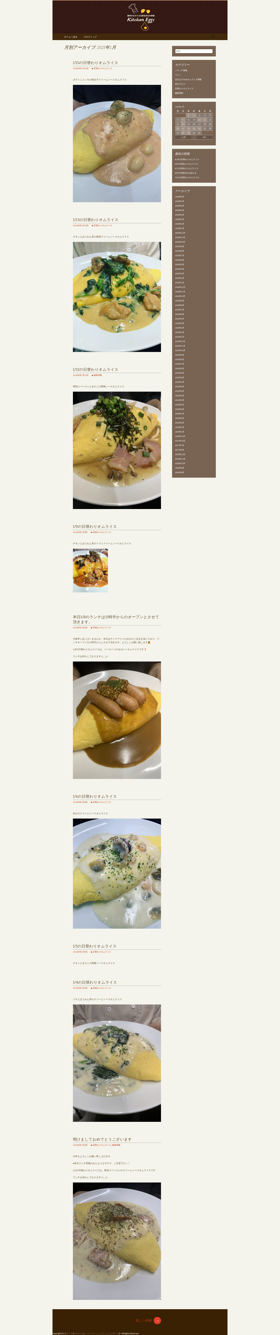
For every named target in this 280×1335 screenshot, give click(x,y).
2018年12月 (180, 436)
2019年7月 (179, 413)
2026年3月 (179, 219)
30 (194, 133)
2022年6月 (179, 386)
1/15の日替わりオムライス (95, 63)
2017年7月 (179, 445)
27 (178, 133)
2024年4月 (179, 323)
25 (205, 128)
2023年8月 (179, 359)
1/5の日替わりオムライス (95, 946)
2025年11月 (180, 237)
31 (199, 133)
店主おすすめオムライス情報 (188, 79)
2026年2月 (179, 223)
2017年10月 (180, 440)
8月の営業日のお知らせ (185, 173)
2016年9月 (179, 468)
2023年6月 (179, 368)
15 (189, 124)
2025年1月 (179, 282)
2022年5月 (179, 391)
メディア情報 (181, 70)
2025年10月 (180, 242)
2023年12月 (180, 341)
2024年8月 (179, 305)
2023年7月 (179, 364)
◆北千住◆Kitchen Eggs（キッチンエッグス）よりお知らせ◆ (92, 1333)
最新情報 (98, 375)
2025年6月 (179, 260)
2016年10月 (180, 463)
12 (210, 119)
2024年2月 (179, 332)
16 (194, 124)
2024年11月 (180, 291)
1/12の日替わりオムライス (95, 369)
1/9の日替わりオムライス (95, 526)
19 (210, 124)
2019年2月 (179, 431)
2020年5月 (179, 404)
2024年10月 (180, 296)
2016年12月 (180, 454)
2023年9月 (179, 355)
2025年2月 (179, 278)
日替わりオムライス (103, 68)
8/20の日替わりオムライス (187, 159)
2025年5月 (179, 264)
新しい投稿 (147, 1320)
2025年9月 (179, 246)
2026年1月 (179, 228)
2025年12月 (180, 233)
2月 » (205, 137)
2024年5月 (179, 318)
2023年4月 (179, 377)
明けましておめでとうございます (102, 1139)
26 (210, 128)
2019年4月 (179, 422)
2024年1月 (179, 336)
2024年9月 (179, 300)
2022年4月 (179, 395)
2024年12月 (180, 287)
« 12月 (183, 137)
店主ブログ (180, 84)
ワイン (178, 75)
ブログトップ (90, 36)
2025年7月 (179, 255)
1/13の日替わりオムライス (96, 220)
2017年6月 (179, 449)
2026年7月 (179, 201)
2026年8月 (179, 196)
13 (178, 124)
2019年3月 (179, 427)
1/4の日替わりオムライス (95, 982)
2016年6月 (179, 472)
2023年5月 (179, 373)
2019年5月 (179, 418)
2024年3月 (179, 327)
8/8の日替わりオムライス (186, 164)
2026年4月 (179, 214)
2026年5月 (179, 210)
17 (199, 124)
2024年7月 (179, 309)
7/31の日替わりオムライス (187, 177)
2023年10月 (180, 350)
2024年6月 (179, 314)
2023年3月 (179, 382)
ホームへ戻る (70, 36)
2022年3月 (179, 400)
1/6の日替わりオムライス (95, 796)
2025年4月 (179, 269)
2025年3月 (179, 273)
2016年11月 (180, 459)
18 (205, 124)
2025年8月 (179, 251)
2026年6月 (179, 205)
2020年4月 (179, 409)
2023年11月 (180, 346)
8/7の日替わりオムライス (186, 168)
